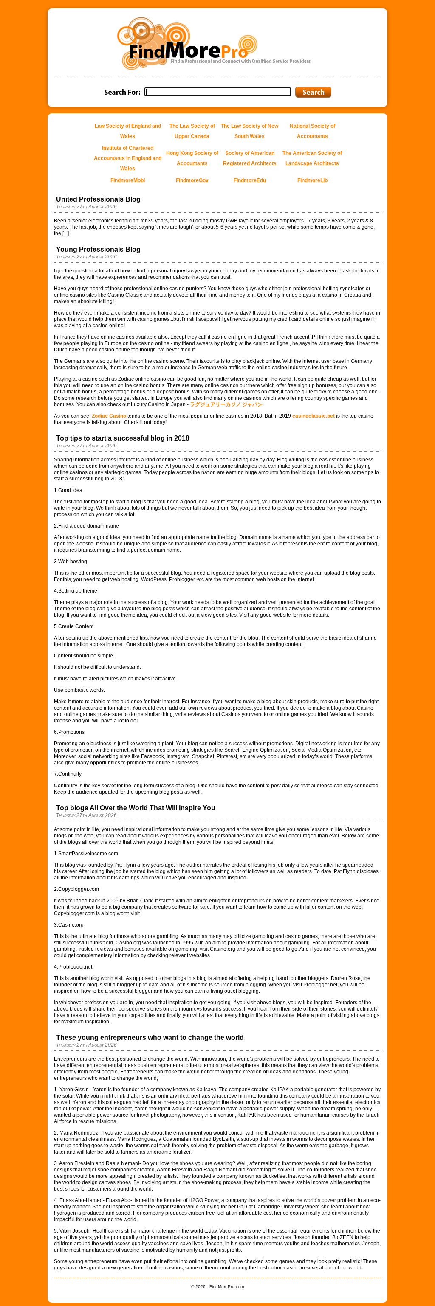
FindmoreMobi (127, 180)
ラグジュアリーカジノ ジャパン (226, 404)
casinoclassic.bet (313, 416)
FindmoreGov (192, 180)
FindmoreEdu (250, 180)
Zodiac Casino (109, 416)
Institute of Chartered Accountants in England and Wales (127, 158)
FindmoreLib (312, 180)
